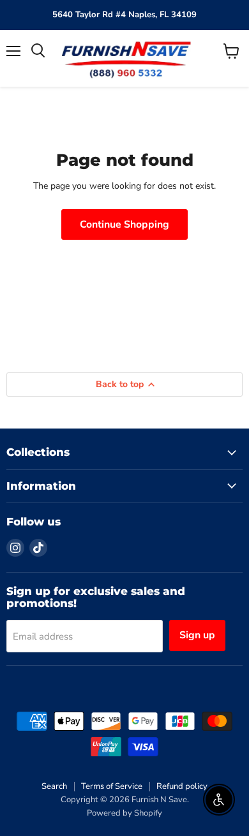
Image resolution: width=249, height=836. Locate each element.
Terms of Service (111, 786)
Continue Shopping (124, 224)
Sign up (197, 635)
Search (54, 786)
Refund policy (181, 786)
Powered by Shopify (124, 813)
